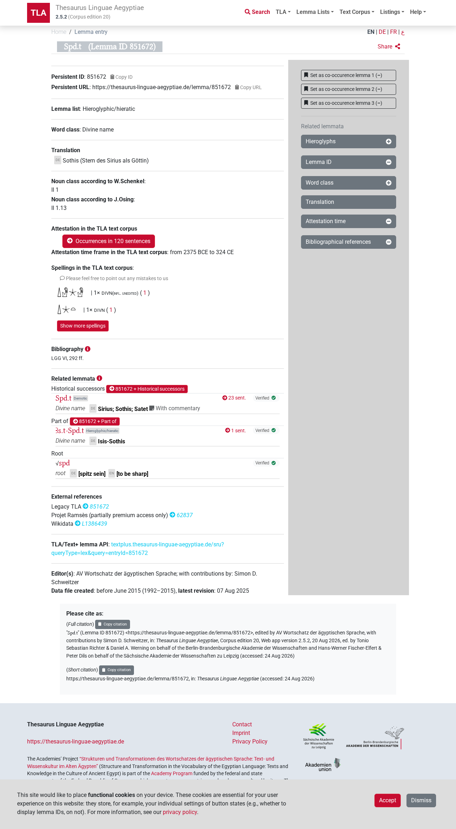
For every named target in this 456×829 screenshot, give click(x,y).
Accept (387, 800)
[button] (389, 46)
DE (382, 32)
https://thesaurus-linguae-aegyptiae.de (75, 741)
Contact (242, 724)
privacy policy (180, 812)
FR (393, 32)
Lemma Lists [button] (313, 12)
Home (58, 32)
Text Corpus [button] (355, 12)
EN (370, 32)
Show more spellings (82, 326)
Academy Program (171, 773)
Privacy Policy (250, 741)
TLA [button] (281, 12)
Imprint (241, 733)
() (346, 75)
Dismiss (421, 800)
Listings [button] (390, 12)
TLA (38, 13)
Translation (320, 202)
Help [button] (416, 12)
